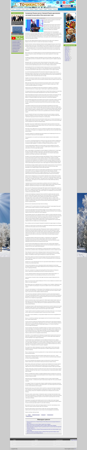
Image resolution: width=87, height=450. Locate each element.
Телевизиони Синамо (16, 48)
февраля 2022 (67, 49)
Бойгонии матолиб (70, 45)
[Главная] (29, 6)
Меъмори (50, 9)
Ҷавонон (40, 9)
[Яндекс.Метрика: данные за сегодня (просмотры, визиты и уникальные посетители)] (73, 440)
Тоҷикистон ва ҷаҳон (17, 13)
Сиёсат (27, 9)
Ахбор (23, 9)
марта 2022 (67, 50)
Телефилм (55, 9)
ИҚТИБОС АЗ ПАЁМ (15, 34)
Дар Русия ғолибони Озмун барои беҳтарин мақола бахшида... (16, 23)
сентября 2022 (67, 58)
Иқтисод (31, 9)
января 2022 (67, 48)
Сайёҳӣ (45, 9)
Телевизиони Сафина (16, 42)
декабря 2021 (67, 46)
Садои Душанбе (15, 51)
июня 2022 (66, 54)
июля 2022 (66, 55)
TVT (75, 448)
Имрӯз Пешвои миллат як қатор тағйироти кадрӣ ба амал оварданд (38, 424)
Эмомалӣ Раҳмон (29, 416)
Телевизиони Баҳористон (16, 46)
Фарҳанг (36, 9)
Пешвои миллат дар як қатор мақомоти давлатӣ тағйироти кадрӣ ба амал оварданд (41, 425)
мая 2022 (66, 53)
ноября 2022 (67, 60)
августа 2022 (67, 56)
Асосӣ (13, 9)
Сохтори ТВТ (18, 9)
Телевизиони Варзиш (16, 45)
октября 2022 (67, 59)
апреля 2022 (67, 51)
